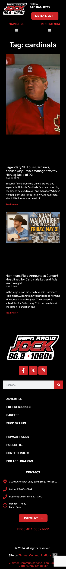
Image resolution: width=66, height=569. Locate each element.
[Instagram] (42, 370)
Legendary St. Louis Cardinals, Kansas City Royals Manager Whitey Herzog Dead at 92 (31, 171)
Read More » (12, 204)
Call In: (40, 5)
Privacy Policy (18, 437)
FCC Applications (19, 461)
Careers (12, 415)
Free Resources (18, 407)
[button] (16, 30)
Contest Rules (17, 453)
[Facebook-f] (23, 370)
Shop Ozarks (16, 423)
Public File (14, 445)
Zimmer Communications (35, 555)
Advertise (14, 399)
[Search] (58, 385)
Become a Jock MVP (33, 529)
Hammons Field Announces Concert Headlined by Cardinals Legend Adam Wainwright (33, 279)
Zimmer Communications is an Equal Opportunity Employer (33, 564)
